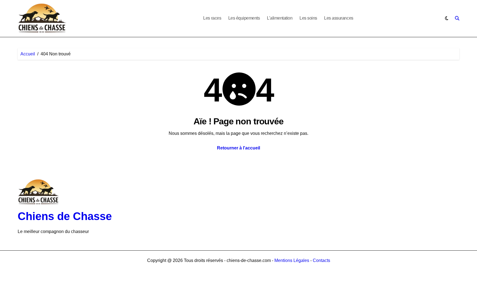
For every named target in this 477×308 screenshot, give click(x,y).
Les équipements (244, 18)
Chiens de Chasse (65, 216)
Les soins (308, 18)
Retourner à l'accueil (238, 148)
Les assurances (338, 18)
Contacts (321, 260)
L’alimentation (279, 18)
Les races (212, 18)
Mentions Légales (292, 260)
